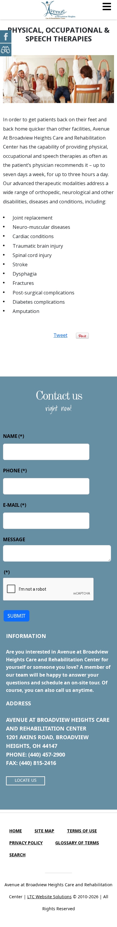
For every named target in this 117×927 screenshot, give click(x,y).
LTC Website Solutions (49, 896)
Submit (17, 616)
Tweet (61, 335)
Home (15, 831)
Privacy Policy (26, 843)
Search (17, 855)
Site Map (44, 831)
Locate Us (26, 780)
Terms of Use (82, 831)
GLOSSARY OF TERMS (77, 843)
